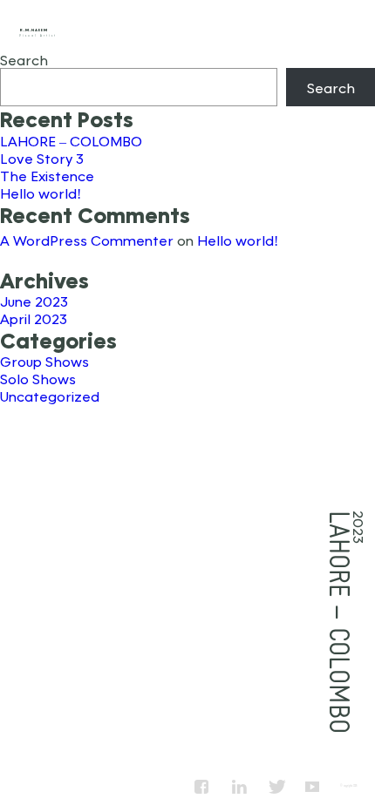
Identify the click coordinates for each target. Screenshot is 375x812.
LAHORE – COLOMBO (71, 140)
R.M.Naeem (33, 30)
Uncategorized (49, 396)
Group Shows (44, 361)
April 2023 (33, 318)
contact (347, 28)
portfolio (257, 28)
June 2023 (34, 301)
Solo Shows (38, 378)
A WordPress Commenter (87, 240)
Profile (166, 28)
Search (24, 59)
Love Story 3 (42, 158)
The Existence (47, 175)
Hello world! (40, 193)
